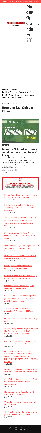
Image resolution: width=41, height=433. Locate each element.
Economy (19, 95)
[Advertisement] (20, 66)
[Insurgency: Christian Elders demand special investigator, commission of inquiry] (20, 131)
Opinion (15, 89)
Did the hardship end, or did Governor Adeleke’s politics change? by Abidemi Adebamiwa (19, 207)
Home (4, 103)
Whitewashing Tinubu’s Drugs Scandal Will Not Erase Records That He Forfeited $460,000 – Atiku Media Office (21, 331)
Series (13, 98)
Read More (6, 173)
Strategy (5, 98)
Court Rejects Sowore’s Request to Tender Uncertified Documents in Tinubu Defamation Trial (21, 382)
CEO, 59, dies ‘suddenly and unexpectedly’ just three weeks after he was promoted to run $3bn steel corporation (21, 298)
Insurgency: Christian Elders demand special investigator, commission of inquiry (19, 152)
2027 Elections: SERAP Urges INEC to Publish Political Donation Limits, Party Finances (19, 235)
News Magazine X (20, 430)
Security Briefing (26, 92)
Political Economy (10, 92)
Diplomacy (29, 95)
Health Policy (8, 95)
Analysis (5, 89)
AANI (20, 98)
